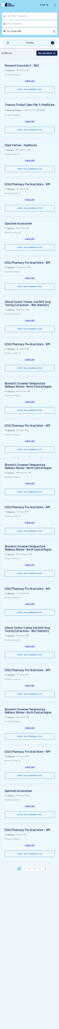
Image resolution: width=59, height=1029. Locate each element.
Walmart (11, 189)
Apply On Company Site (29, 89)
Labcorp (11, 70)
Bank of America (14, 110)
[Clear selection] (54, 31)
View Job (29, 81)
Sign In (44, 5)
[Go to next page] (46, 869)
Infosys (10, 150)
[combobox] (32, 16)
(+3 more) (40, 110)
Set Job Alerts (45, 53)
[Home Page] (10, 5)
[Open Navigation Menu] (55, 5)
